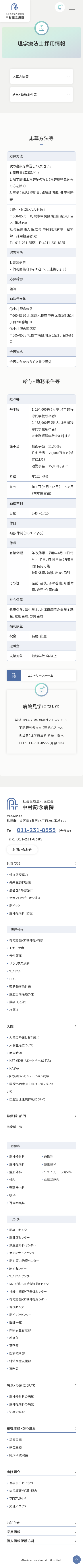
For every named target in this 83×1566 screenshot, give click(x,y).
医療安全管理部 (20, 1330)
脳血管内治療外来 (21, 994)
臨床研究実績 (18, 1455)
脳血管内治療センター (24, 1260)
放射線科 (50, 1164)
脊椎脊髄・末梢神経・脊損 (26, 940)
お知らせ (13, 1523)
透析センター (18, 1268)
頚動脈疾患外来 (20, 986)
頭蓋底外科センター (22, 1245)
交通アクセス (18, 1506)
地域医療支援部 (20, 1361)
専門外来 (17, 929)
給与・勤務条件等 (24, 94)
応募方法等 (20, 76)
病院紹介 (14, 1472)
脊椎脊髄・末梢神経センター (28, 1299)
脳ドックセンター (20, 1314)
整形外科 (15, 1172)
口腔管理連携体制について (27, 1099)
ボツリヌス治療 (19, 963)
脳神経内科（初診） (21, 913)
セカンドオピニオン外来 (25, 898)
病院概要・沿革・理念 (23, 1490)
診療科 (15, 1146)
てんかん (15, 971)
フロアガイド (17, 1498)
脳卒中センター (19, 1229)
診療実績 (15, 1439)
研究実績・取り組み (21, 1429)
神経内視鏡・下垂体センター (28, 1291)
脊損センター (18, 1307)
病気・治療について (21, 1386)
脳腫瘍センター (19, 1237)
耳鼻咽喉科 (17, 1203)
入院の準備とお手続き (24, 1037)
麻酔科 (48, 1156)
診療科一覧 (14, 1126)
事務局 (14, 1368)
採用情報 (14, 1532)
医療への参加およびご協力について (30, 1087)
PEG (12, 979)
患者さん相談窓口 (21, 890)
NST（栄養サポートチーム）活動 (30, 1060)
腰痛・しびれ (17, 1002)
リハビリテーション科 (57, 1172)
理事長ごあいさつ (21, 1483)
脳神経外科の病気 (21, 1396)
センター (16, 1219)
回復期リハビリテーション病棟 (29, 1076)
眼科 (12, 1195)
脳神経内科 (17, 1164)
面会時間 (15, 1053)
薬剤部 (14, 1345)
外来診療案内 (18, 874)
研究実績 (15, 1447)
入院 (10, 1027)
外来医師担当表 (20, 882)
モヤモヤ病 (16, 948)
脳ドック (14, 905)
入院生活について (21, 1045)
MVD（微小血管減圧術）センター (30, 1284)
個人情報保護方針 (21, 1541)
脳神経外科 (17, 1156)
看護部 (14, 1338)
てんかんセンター (20, 1276)
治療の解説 (17, 1412)
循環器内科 (17, 1187)
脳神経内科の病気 (21, 1404)
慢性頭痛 (15, 955)
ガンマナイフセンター (23, 1253)
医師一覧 (15, 1322)
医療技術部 (17, 1353)
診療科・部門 (16, 1116)
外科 (12, 1179)
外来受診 (14, 864)
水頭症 (14, 1009)
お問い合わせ (22, 849)
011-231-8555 (36, 830)
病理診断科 (52, 1179)
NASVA (14, 1068)
